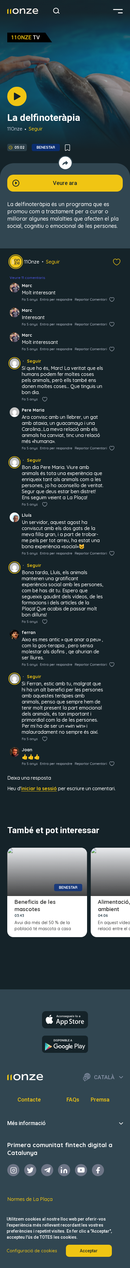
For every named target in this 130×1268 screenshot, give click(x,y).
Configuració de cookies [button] (32, 1250)
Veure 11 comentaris (27, 277)
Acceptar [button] (89, 1250)
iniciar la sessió (39, 788)
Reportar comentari (91, 299)
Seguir (36, 129)
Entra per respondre (56, 299)
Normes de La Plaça (30, 1199)
